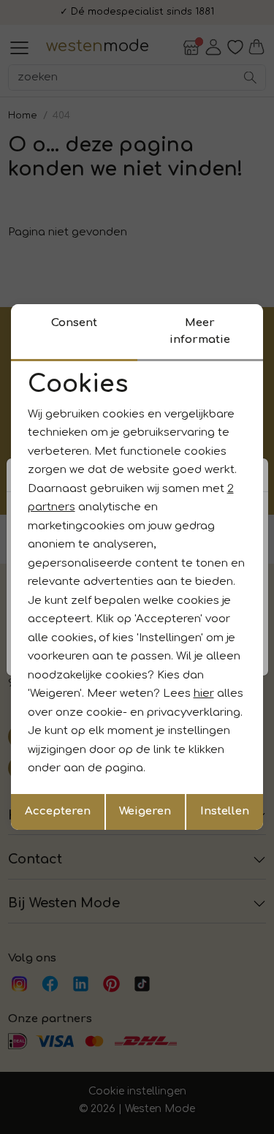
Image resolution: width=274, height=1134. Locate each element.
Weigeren (145, 811)
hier (204, 693)
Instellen (224, 811)
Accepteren (58, 811)
